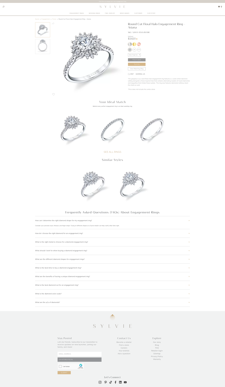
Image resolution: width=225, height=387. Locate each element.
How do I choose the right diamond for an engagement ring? (59, 233)
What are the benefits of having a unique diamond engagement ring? (62, 276)
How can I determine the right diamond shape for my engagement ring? (63, 220)
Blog (157, 345)
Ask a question (124, 354)
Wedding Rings (94, 13)
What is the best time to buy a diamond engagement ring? (58, 268)
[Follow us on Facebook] (115, 382)
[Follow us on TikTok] (110, 382)
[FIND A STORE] (221, 7)
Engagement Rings (77, 13)
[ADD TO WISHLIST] (53, 94)
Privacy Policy (157, 356)
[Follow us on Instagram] (100, 382)
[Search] (3, 7)
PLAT (139, 49)
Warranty (157, 359)
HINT (132, 74)
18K (134, 49)
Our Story (151, 13)
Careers (124, 348)
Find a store (124, 345)
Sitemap (156, 354)
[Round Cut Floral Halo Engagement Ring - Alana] (93, 186)
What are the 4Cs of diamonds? (47, 302)
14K (130, 49)
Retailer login (157, 351)
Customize (138, 13)
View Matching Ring (137, 69)
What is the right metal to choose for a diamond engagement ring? (61, 242)
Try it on (137, 64)
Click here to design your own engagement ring (112, 1)
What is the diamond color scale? (48, 294)
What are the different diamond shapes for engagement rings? (60, 259)
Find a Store (137, 60)
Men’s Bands (124, 13)
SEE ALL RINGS (112, 152)
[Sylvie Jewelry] (112, 7)
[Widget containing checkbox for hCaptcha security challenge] (71, 366)
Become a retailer (124, 342)
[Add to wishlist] (219, 7)
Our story (157, 342)
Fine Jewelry (110, 13)
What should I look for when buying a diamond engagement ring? (61, 251)
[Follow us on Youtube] (125, 382)
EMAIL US (141, 74)
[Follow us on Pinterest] (105, 382)
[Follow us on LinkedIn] (120, 382)
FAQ (157, 348)
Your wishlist (124, 351)
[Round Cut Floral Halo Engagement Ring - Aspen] (132, 186)
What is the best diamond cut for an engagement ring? (57, 285)
